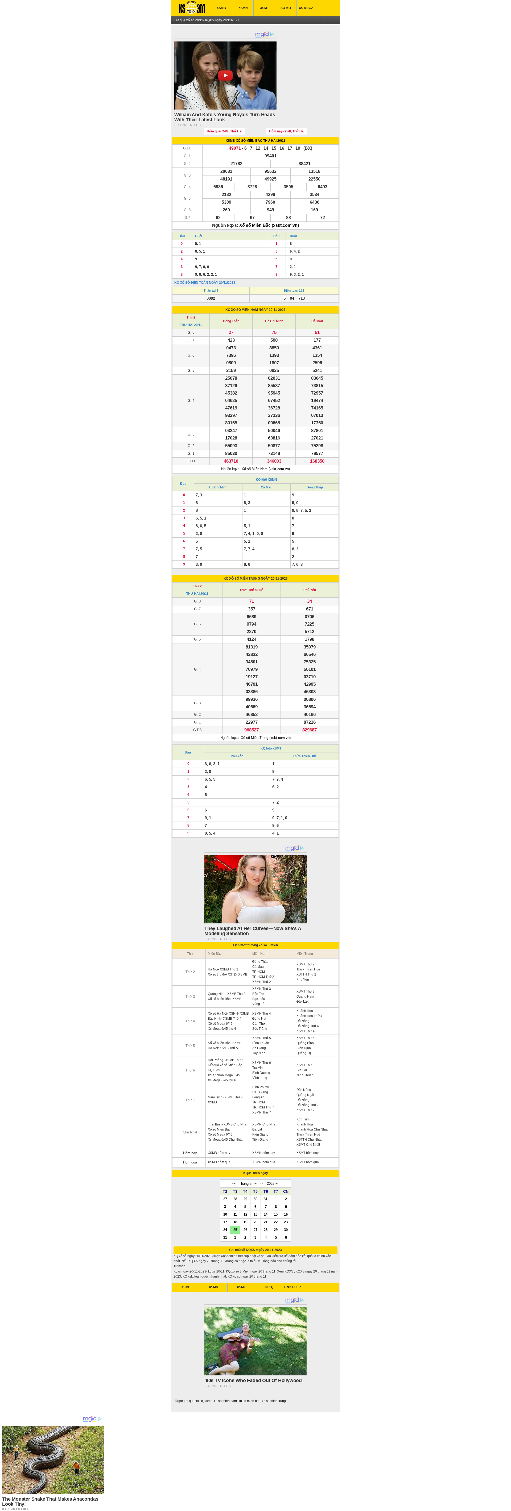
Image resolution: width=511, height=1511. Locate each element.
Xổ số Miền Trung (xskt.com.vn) (266, 738)
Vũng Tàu (259, 1004)
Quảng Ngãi (305, 1095)
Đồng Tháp (231, 321)
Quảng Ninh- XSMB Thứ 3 (227, 994)
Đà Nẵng (303, 1021)
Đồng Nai (259, 1018)
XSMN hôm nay (263, 1153)
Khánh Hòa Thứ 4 (309, 1016)
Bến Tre (258, 994)
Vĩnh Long (259, 1078)
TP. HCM (258, 972)
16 (286, 1214)
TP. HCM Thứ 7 (263, 1107)
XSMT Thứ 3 (305, 991)
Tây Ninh (258, 1053)
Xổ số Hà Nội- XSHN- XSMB (228, 1013)
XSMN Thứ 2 (261, 982)
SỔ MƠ (286, 8)
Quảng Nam (305, 996)
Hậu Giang (260, 1092)
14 (265, 1214)
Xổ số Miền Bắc (219, 1129)
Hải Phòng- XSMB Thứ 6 (226, 1060)
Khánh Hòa (304, 1011)
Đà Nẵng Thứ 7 (307, 1105)
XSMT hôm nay (307, 1153)
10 (225, 1214)
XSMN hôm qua (263, 1162)
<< (234, 1184)
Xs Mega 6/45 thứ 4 (222, 1029)
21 (265, 1222)
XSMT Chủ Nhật (308, 1144)
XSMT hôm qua (307, 1162)
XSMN (243, 8)
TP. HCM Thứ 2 (263, 977)
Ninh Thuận (305, 1075)
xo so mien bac (249, 1401)
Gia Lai (301, 1070)
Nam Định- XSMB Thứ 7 (225, 1097)
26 (245, 1230)
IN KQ (269, 1287)
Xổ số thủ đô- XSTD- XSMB (227, 974)
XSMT (264, 8)
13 (255, 1214)
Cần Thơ (258, 1024)
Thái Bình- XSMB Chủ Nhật (227, 1124)
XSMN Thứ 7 (261, 1112)
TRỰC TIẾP (292, 1287)
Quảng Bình (305, 1043)
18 (235, 1222)
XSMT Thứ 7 (305, 1110)
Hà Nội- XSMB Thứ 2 (223, 969)
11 (235, 1214)
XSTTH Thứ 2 (306, 974)
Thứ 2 (191, 317)
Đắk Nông (303, 1090)
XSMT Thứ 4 (305, 1031)
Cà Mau (317, 321)
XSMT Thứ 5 (305, 1038)
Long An (258, 1097)
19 (245, 1222)
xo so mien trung (274, 1401)
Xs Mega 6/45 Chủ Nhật (225, 1139)
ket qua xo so (193, 1401)
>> (261, 1184)
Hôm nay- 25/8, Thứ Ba (286, 131)
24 (225, 1230)
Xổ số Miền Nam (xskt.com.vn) (266, 469)
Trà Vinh (258, 1068)
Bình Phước (261, 1087)
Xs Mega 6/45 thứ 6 (222, 1080)
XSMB (221, 8)
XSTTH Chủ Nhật (309, 1139)
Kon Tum (303, 1119)
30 (255, 1199)
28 (235, 1199)
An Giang (259, 1048)
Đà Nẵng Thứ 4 (307, 1026)
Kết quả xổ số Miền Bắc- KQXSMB (225, 1067)
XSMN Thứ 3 (261, 989)
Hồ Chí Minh (274, 321)
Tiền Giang (260, 1139)
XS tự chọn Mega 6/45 (224, 1075)
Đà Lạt (257, 1129)
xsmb (208, 1401)
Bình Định (303, 1048)
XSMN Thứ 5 (261, 1038)
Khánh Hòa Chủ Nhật (312, 1129)
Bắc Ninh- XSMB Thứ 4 (224, 1018)
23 (286, 1222)
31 (265, 1199)
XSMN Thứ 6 (261, 1063)
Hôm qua (190, 1162)
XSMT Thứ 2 (305, 964)
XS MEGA (306, 8)
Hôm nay (190, 1153)
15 (276, 1214)
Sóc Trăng (259, 1029)
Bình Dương (261, 1073)
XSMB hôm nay (219, 1153)
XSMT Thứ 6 (305, 1065)
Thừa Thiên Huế (251, 590)
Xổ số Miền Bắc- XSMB (224, 999)
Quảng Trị (303, 1053)
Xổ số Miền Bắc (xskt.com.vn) (269, 225)
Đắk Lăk (302, 1001)
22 (276, 1222)
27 (225, 1199)
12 (245, 1214)
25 (235, 1230)
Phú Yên (309, 590)
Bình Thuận (260, 1043)
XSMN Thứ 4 (261, 1013)
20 (255, 1222)
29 (245, 1199)
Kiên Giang (260, 1134)
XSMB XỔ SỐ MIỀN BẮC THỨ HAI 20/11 (255, 141)
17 (225, 1222)
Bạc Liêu (258, 999)
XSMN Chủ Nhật (264, 1124)
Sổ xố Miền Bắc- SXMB (224, 1043)
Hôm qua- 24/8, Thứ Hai (224, 131)
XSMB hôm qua (219, 1162)
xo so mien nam (225, 1401)
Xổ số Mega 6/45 (220, 1024)
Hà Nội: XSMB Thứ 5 (223, 1048)
